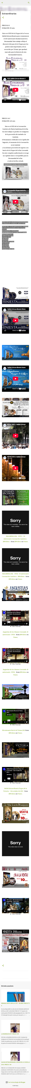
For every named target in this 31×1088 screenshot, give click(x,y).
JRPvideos (17, 541)
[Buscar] (29, 3)
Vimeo (25, 541)
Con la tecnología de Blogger (16, 1082)
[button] (3, 17)
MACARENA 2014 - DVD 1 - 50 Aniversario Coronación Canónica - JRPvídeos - (15, 538)
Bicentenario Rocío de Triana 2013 (13, 730)
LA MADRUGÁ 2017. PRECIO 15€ (10, 1034)
